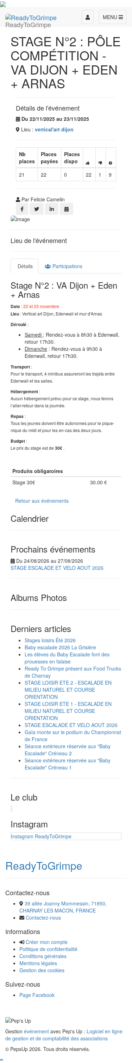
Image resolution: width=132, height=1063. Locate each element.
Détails (24, 266)
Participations (66, 266)
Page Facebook (37, 994)
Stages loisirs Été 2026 (50, 640)
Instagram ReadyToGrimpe (41, 836)
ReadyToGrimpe (43, 865)
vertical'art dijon (54, 129)
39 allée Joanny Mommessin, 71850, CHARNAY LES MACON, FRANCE (63, 907)
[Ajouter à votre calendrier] (66, 209)
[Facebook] (22, 209)
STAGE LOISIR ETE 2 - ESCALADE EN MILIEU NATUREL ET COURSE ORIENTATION (68, 689)
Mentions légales (38, 963)
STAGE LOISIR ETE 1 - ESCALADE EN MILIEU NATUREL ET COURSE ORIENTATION (68, 710)
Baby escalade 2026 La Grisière (60, 647)
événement (36, 1031)
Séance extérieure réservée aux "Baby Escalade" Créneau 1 (68, 764)
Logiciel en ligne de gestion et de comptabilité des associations (63, 1035)
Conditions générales (43, 955)
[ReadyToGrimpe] (31, 15)
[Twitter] (37, 209)
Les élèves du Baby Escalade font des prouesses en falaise (67, 658)
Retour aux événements (42, 500)
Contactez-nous (43, 917)
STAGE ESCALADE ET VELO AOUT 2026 (57, 567)
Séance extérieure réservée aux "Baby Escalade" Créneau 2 (68, 750)
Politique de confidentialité (48, 948)
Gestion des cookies (41, 970)
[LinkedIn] (51, 209)
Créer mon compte (47, 941)
